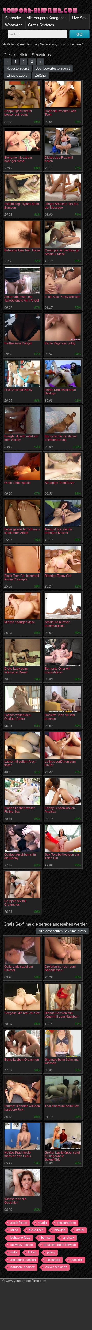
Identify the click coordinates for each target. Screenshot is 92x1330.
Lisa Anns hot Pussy (18, 390)
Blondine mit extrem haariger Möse (18, 159)
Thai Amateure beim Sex (62, 1106)
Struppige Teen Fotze (59, 483)
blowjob (59, 1230)
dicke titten (36, 1230)
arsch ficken (18, 1223)
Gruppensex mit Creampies (15, 902)
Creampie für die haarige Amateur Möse (62, 252)
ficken (32, 1252)
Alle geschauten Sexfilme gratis (62, 931)
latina (14, 1230)
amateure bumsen (23, 1260)
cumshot (77, 1260)
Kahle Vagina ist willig (60, 343)
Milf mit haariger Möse (19, 622)
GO (79, 34)
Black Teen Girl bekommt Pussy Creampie (21, 577)
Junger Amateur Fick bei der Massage (61, 205)
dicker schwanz (56, 1267)
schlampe (53, 1260)
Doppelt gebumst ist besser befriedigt (18, 112)
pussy (51, 1252)
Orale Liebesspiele (17, 483)
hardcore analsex (22, 1267)
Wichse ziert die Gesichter (15, 1200)
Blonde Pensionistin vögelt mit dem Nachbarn (62, 1015)
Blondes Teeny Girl (58, 576)
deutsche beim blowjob (60, 1245)
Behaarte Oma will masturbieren (57, 670)
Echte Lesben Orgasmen (21, 1059)
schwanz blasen (21, 1245)
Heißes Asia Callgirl (18, 343)
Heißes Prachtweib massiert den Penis (17, 1154)
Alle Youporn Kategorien (46, 18)
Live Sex (79, 18)
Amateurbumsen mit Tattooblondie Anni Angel (21, 298)
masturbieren (66, 1223)
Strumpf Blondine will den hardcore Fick (22, 1107)
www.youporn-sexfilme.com (26, 1281)
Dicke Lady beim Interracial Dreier (16, 670)
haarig (42, 1223)
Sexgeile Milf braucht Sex (22, 1013)
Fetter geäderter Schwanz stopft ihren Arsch (22, 531)
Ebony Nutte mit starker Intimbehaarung (61, 438)
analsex (68, 1237)
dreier (80, 1230)
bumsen (46, 1237)
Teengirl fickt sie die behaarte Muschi (58, 531)
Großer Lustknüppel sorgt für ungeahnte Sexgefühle (62, 1156)
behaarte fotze (20, 1237)
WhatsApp (13, 25)
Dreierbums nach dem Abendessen (60, 968)
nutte (13, 1252)
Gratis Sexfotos (41, 25)
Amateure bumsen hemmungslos (57, 624)
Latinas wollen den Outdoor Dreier (17, 717)
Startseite (13, 18)
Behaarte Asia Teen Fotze (22, 250)
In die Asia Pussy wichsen (62, 297)
